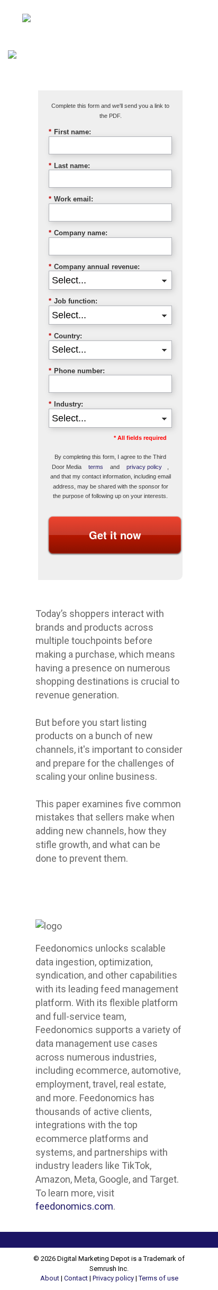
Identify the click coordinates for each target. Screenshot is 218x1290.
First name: (70, 132)
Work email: (71, 199)
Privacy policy (113, 1278)
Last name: (69, 166)
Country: (65, 336)
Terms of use (158, 1278)
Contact (76, 1278)
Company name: (78, 233)
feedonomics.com (74, 1206)
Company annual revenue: (94, 267)
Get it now (115, 534)
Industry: (66, 404)
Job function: (73, 301)
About (49, 1278)
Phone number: (77, 371)
